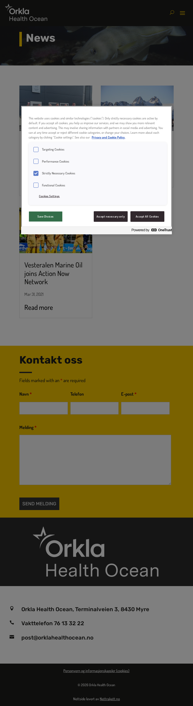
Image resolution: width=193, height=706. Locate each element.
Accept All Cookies (147, 216)
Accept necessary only (110, 216)
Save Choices (45, 216)
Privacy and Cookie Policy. (108, 137)
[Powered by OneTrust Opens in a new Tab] (150, 231)
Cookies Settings (49, 196)
